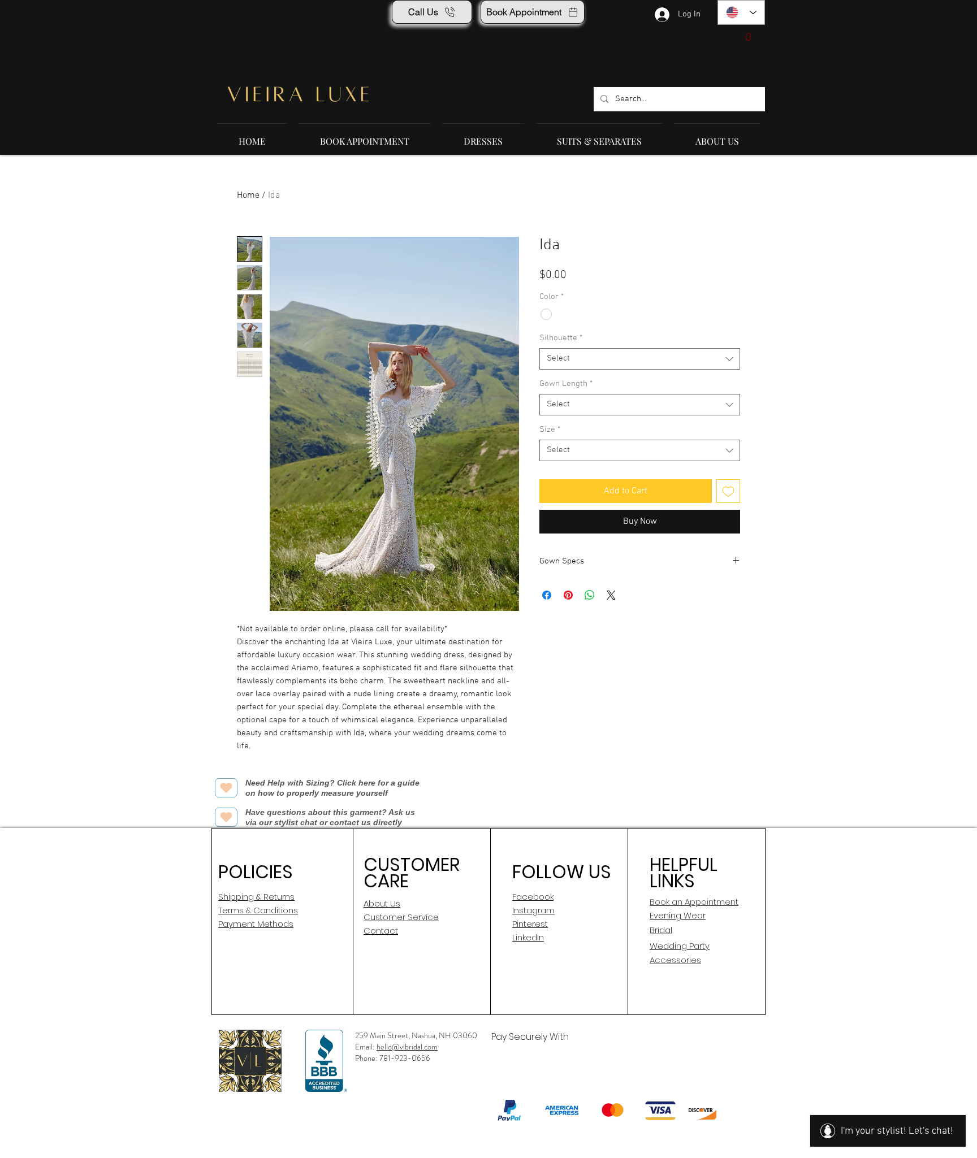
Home (248, 195)
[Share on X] (611, 595)
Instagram (533, 910)
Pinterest (530, 924)
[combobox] (639, 359)
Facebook (533, 897)
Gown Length (566, 384)
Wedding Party (680, 946)
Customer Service (401, 917)
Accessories (675, 960)
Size (549, 429)
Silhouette (560, 338)
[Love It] (226, 787)
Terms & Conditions (258, 910)
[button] (739, 36)
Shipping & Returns (256, 897)
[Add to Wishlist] (728, 491)
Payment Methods (255, 924)
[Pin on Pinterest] (568, 595)
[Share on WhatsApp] (589, 595)
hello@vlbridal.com (407, 1046)
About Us (382, 903)
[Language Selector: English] (741, 12)
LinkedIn (528, 937)
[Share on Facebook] (547, 595)
